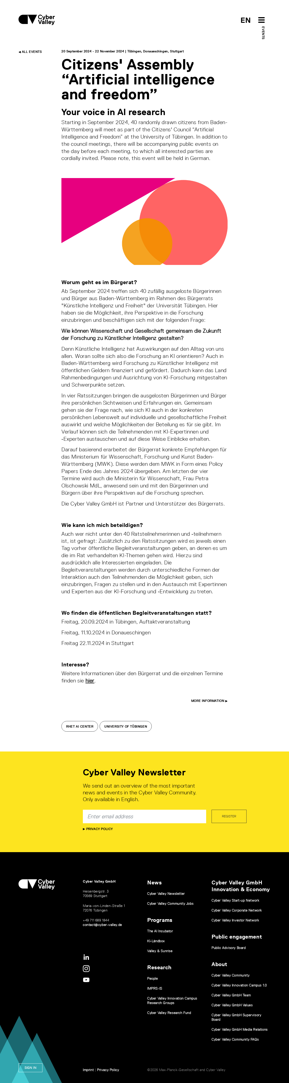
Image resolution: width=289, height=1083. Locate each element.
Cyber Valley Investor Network (235, 920)
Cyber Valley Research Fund (169, 1013)
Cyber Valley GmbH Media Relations (240, 1029)
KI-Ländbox (156, 941)
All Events (31, 51)
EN (245, 20)
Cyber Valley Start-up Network (235, 900)
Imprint (88, 1070)
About (219, 964)
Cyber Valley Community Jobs (170, 903)
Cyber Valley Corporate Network (237, 910)
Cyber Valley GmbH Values (232, 1005)
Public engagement (237, 937)
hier (90, 680)
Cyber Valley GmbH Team (231, 995)
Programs (159, 920)
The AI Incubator (160, 931)
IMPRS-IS (154, 988)
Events (263, 32)
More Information (208, 701)
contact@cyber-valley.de (102, 925)
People (152, 978)
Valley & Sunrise (160, 951)
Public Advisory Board (229, 948)
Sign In (30, 1067)
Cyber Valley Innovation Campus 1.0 (239, 985)
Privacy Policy (99, 829)
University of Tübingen (125, 726)
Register (229, 816)
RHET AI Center (79, 726)
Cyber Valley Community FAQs (235, 1039)
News (154, 882)
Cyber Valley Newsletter (166, 893)
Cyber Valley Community (230, 975)
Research (159, 967)
